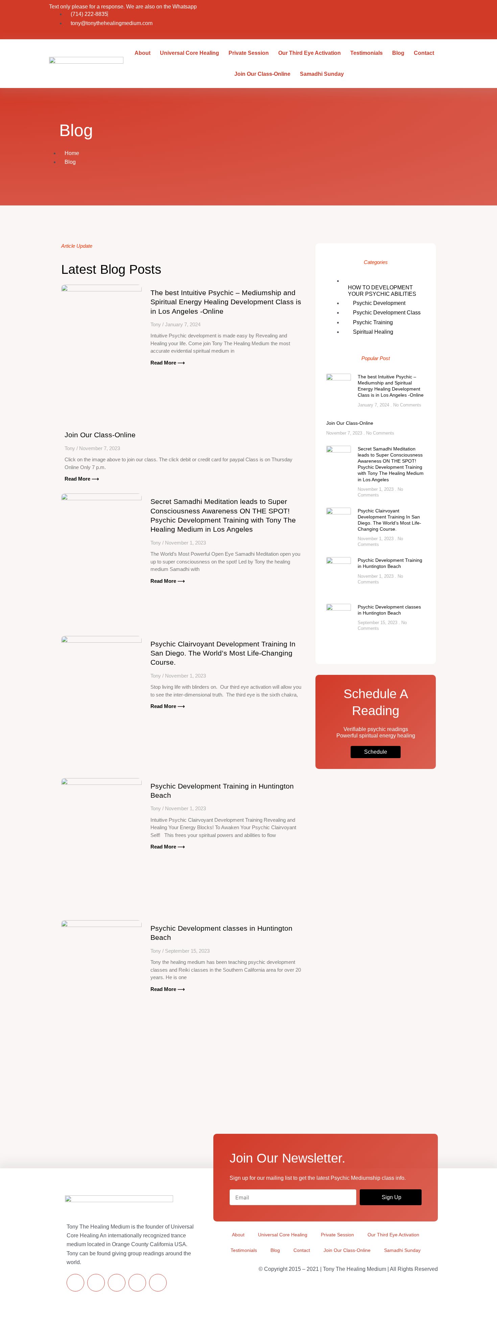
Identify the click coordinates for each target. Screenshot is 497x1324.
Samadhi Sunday (322, 74)
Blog (398, 53)
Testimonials (366, 53)
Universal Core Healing (189, 53)
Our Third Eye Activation (309, 53)
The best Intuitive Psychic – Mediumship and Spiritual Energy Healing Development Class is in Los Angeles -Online (225, 302)
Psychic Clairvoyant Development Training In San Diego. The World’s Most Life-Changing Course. (222, 653)
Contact (424, 53)
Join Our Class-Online (262, 74)
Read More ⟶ (167, 363)
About (142, 53)
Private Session (249, 53)
